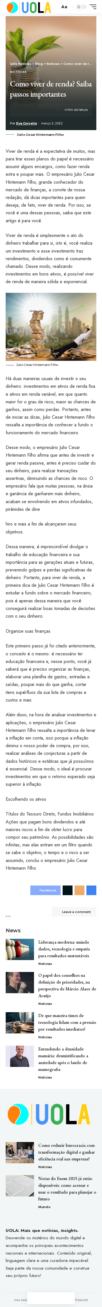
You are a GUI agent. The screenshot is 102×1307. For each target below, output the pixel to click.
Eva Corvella (26, 123)
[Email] (40, 110)
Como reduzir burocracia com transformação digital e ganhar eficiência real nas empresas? (66, 1152)
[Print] (49, 110)
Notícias (18, 72)
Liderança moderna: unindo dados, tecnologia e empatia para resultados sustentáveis (64, 949)
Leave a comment (76, 912)
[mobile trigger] (91, 7)
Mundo (44, 1207)
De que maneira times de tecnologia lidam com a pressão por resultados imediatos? (67, 1022)
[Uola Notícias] (28, 6)
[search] (54, 6)
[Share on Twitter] (32, 110)
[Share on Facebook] (23, 110)
